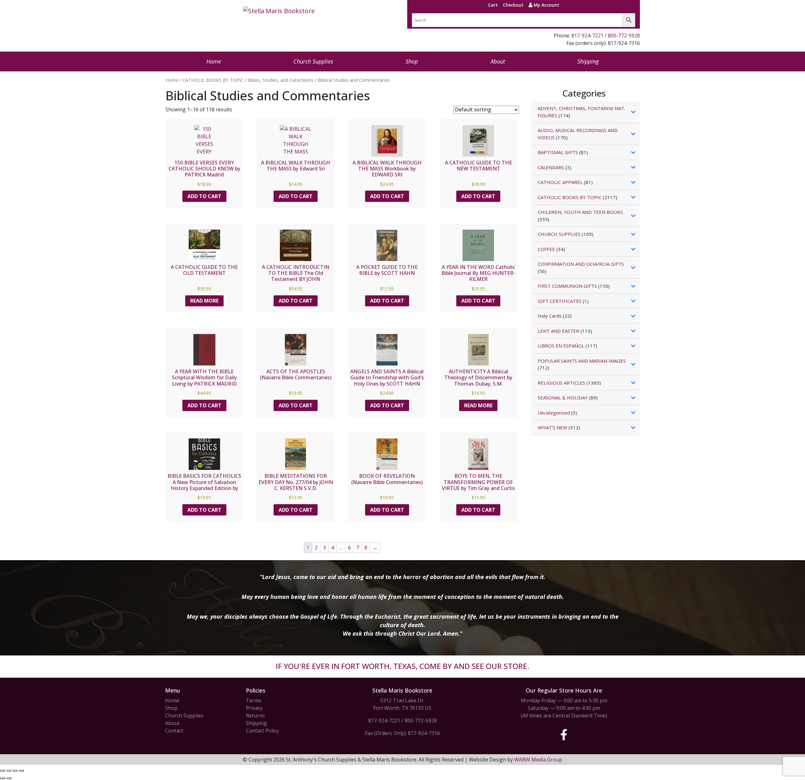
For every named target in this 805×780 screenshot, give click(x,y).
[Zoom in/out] (2, 771)
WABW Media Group (538, 759)
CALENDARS (551, 167)
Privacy (254, 708)
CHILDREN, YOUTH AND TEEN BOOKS (580, 212)
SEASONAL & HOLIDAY (563, 397)
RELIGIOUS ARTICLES (561, 383)
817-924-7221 (587, 35)
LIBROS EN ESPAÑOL (561, 346)
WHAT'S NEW (552, 427)
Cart (493, 5)
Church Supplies (313, 61)
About (498, 61)
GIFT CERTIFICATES (559, 301)
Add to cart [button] (204, 196)
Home (213, 61)
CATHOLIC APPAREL (560, 182)
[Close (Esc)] (21, 771)
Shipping (588, 61)
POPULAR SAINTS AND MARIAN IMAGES (582, 361)
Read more (204, 300)
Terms (253, 700)
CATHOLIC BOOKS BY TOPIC (212, 80)
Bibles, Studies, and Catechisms (280, 80)
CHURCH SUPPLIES (559, 234)
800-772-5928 (624, 35)
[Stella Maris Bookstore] (279, 11)
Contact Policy (262, 730)
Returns (255, 715)
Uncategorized (554, 413)
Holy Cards (550, 316)
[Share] (15, 771)
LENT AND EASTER (558, 331)
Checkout (513, 5)
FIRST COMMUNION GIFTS (567, 286)
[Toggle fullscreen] (8, 771)
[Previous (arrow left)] (2, 778)
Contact (174, 730)
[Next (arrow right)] (8, 778)
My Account (545, 5)
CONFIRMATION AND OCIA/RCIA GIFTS (581, 264)
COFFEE (546, 249)
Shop (412, 61)
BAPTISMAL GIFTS (558, 152)
